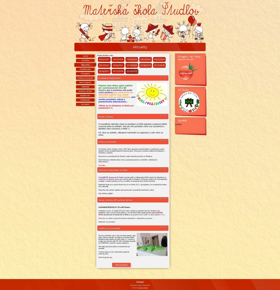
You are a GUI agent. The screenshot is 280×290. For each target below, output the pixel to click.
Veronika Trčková (143, 287)
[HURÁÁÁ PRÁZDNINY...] (152, 105)
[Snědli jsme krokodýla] (152, 255)
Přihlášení (140, 282)
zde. (110, 257)
